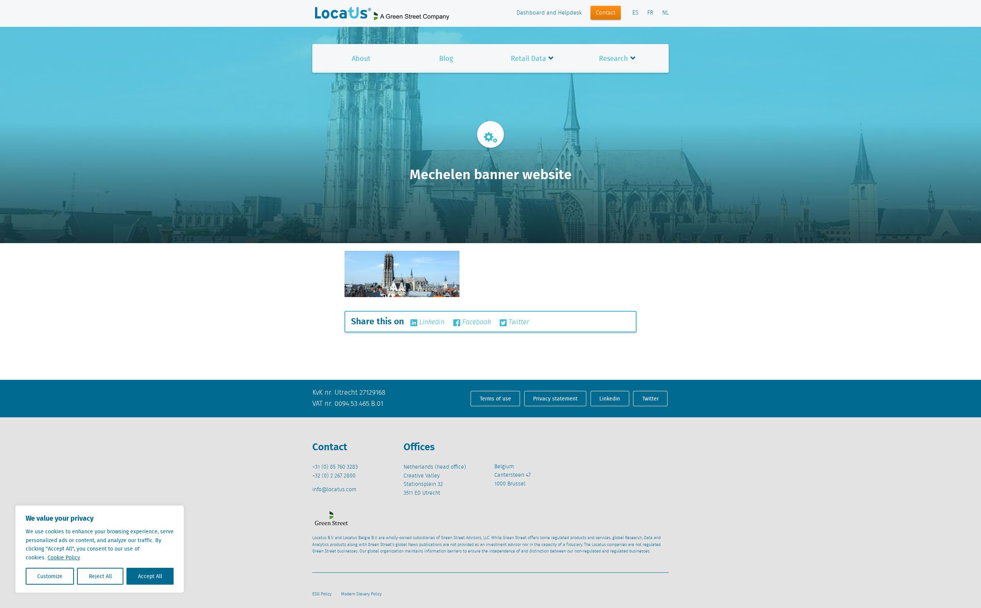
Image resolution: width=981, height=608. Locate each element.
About (361, 58)
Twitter (518, 322)
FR (650, 13)
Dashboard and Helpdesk (549, 13)
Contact (605, 13)
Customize (49, 576)
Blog (446, 58)
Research (613, 58)
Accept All (150, 576)
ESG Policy (321, 594)
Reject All (100, 576)
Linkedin (431, 322)
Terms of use (495, 398)
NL (665, 13)
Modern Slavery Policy (361, 594)
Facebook (475, 322)
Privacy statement (555, 398)
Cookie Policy (64, 557)
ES (635, 13)
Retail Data (528, 58)
